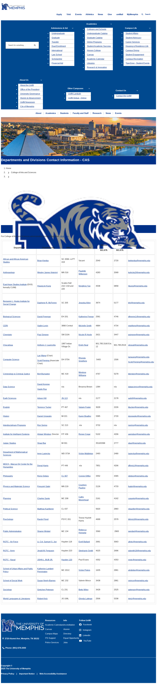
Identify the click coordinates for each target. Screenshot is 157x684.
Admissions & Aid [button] (59, 28)
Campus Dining (132, 50)
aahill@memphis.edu (137, 398)
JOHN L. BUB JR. (45, 560)
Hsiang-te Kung (44, 286)
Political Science (10, 509)
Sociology (7, 590)
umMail (119, 14)
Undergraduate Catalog (97, 33)
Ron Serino (42, 425)
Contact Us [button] (121, 90)
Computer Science (11, 359)
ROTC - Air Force (10, 542)
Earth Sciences (9, 398)
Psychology (8, 519)
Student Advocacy (133, 38)
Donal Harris (42, 466)
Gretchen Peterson (45, 590)
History (6, 416)
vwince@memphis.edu (138, 581)
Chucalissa (8, 345)
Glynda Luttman (85, 599)
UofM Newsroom (27, 102)
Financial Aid (57, 63)
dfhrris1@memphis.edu (138, 466)
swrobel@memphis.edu (138, 531)
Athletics (90, 14)
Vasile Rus (42, 389)
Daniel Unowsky (44, 416)
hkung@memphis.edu (137, 286)
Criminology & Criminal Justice (16, 374)
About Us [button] (24, 80)
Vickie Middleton (86, 454)
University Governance (30, 94)
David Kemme (43, 384)
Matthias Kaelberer (45, 509)
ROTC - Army (9, 551)
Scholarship (57, 59)
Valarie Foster (85, 407)
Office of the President (29, 89)
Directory (67, 634)
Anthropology (9, 272)
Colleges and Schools (96, 29)
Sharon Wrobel (43, 531)
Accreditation (69, 625)
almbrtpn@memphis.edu (139, 570)
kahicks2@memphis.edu (139, 272)
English (6, 407)
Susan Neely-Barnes (46, 581)
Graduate (56, 38)
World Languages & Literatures (16, 599)
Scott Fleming (43, 360)
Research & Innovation (97, 67)
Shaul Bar (41, 443)
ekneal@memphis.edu (138, 345)
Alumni (66, 629)
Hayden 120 (66, 560)
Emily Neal (83, 345)
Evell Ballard (84, 542)
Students (64, 113)
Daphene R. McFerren (47, 303)
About (38, 113)
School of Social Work (12, 581)
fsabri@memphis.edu (137, 486)
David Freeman (44, 317)
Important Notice (27, 674)
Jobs (65, 642)
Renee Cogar (84, 434)
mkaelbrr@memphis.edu (139, 509)
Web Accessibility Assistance (53, 674)
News (100, 14)
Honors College (94, 50)
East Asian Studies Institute (15, 284)
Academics (51, 113)
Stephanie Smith (86, 551)
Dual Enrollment (59, 46)
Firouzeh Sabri (43, 486)
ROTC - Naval (9, 560)
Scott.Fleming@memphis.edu (141, 362)
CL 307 (64, 476)
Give (110, 14)
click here (64, 236)
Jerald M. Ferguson (45, 551)
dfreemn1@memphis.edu (139, 317)
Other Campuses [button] (75, 88)
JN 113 (64, 398)
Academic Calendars (54, 625)
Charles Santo (43, 498)
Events (78, 14)
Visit (69, 14)
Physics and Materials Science (16, 486)
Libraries (91, 63)
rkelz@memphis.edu (137, 599)
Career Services (133, 42)
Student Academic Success (99, 46)
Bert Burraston (43, 374)
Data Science (9, 387)
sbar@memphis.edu (137, 443)
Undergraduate (58, 33)
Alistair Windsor (44, 434)
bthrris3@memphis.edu (138, 519)
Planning (7, 498)
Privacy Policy (7, 674)
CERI (5, 326)
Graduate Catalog (94, 38)
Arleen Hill (41, 398)
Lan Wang (41, 356)
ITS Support (50, 638)
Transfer (55, 42)
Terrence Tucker (44, 407)
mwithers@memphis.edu (139, 326)
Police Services (52, 642)
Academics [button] (91, 24)
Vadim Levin (42, 326)
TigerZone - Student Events (137, 63)
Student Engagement (135, 55)
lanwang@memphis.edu (138, 357)
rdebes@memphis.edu (138, 476)
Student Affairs (132, 33)
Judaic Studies (9, 443)
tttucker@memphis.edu (138, 407)
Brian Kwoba (43, 261)
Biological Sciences (11, 317)
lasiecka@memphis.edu (138, 454)
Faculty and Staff (80, 113)
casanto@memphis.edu (138, 498)
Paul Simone (43, 335)
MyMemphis (132, 14)
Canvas (90, 55)
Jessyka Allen (85, 303)
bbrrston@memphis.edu (138, 374)
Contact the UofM (123, 96)
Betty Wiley (83, 590)
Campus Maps (51, 634)
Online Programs (94, 42)
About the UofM (27, 85)
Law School (57, 55)
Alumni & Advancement (30, 98)
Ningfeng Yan (85, 286)
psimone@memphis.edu (138, 335)
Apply (59, 14)
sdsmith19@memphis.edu (139, 551)
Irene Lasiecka (43, 454)
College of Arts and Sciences (23, 172)
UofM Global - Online (77, 98)
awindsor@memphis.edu (139, 434)
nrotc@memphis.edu (137, 560)
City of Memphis (27, 106)
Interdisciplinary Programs (14, 425)
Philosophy (8, 476)
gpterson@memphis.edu (139, 590)
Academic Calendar (95, 59)
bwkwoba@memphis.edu (139, 261)
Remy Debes (43, 476)
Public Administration (12, 531)
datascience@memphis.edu (140, 387)
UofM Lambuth (74, 94)
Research (97, 113)
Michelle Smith (85, 326)
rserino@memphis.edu (138, 425)
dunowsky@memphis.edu (139, 416)
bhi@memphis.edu (136, 303)
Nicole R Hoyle (85, 335)
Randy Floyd (42, 519)
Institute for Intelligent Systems (16, 434)
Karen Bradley (85, 416)
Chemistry (7, 335)
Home (8, 168)
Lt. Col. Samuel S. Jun (47, 542)
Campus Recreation (134, 59)
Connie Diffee (85, 476)
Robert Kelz (42, 599)
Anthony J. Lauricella (46, 345)
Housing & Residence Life (137, 46)
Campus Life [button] (131, 28)
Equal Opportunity (71, 638)
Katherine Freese (86, 317)
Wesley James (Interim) (47, 272)
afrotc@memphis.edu (137, 542)
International (57, 50)
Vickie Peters (84, 570)
